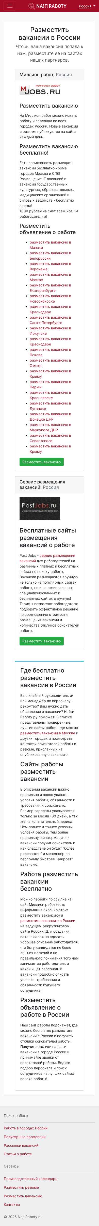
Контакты (12, 1204)
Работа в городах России (25, 1128)
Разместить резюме (21, 1187)
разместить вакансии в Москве (47, 733)
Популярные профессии (24, 1137)
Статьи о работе (18, 1154)
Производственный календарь (30, 1178)
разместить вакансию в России (47, 920)
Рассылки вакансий (21, 1145)
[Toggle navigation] (10, 6)
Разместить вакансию (41, 462)
